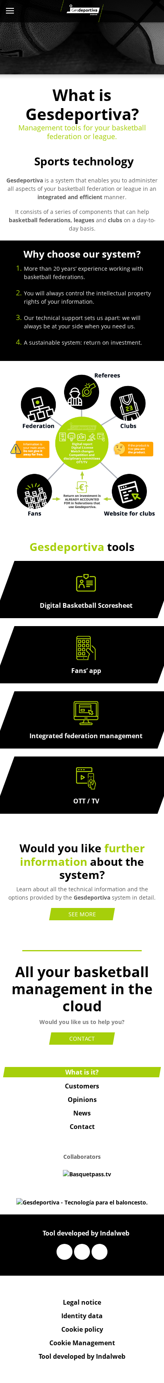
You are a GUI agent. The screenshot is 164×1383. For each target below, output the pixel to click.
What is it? (82, 1072)
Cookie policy (82, 1329)
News (82, 1113)
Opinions (82, 1099)
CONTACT (82, 1038)
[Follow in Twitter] (82, 1252)
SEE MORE (82, 914)
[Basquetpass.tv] (87, 1173)
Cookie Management (82, 1342)
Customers (82, 1086)
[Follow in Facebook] (64, 1252)
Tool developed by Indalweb (86, 1233)
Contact (82, 1126)
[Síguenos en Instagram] (99, 1252)
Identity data (82, 1315)
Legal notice (82, 1302)
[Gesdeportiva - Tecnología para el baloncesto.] (82, 11)
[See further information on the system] (82, 444)
